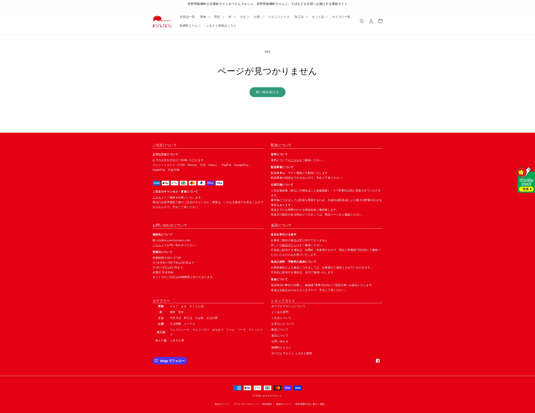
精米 (173, 312)
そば (161, 317)
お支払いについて (282, 323)
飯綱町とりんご (281, 347)
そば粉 (199, 317)
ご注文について (281, 317)
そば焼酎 (175, 323)
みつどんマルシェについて (288, 306)
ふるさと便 (177, 340)
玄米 (181, 312)
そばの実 (212, 317)
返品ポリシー (290, 245)
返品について (280, 335)
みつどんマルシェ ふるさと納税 (291, 353)
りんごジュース (180, 329)
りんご (174, 306)
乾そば (188, 317)
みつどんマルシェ (272, 395)
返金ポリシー (222, 404)
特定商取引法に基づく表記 (310, 404)
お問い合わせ (280, 341)
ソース (241, 329)
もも (184, 306)
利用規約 (267, 404)
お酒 (161, 323)
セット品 (161, 340)
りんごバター (201, 329)
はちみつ (217, 329)
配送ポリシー (283, 404)
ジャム (230, 329)
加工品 (161, 332)
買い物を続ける (267, 92)
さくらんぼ (196, 306)
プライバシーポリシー (246, 404)
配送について (280, 329)
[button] (204, 16)
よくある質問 (280, 312)
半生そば (175, 317)
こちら (157, 197)
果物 (161, 306)
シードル (189, 323)
